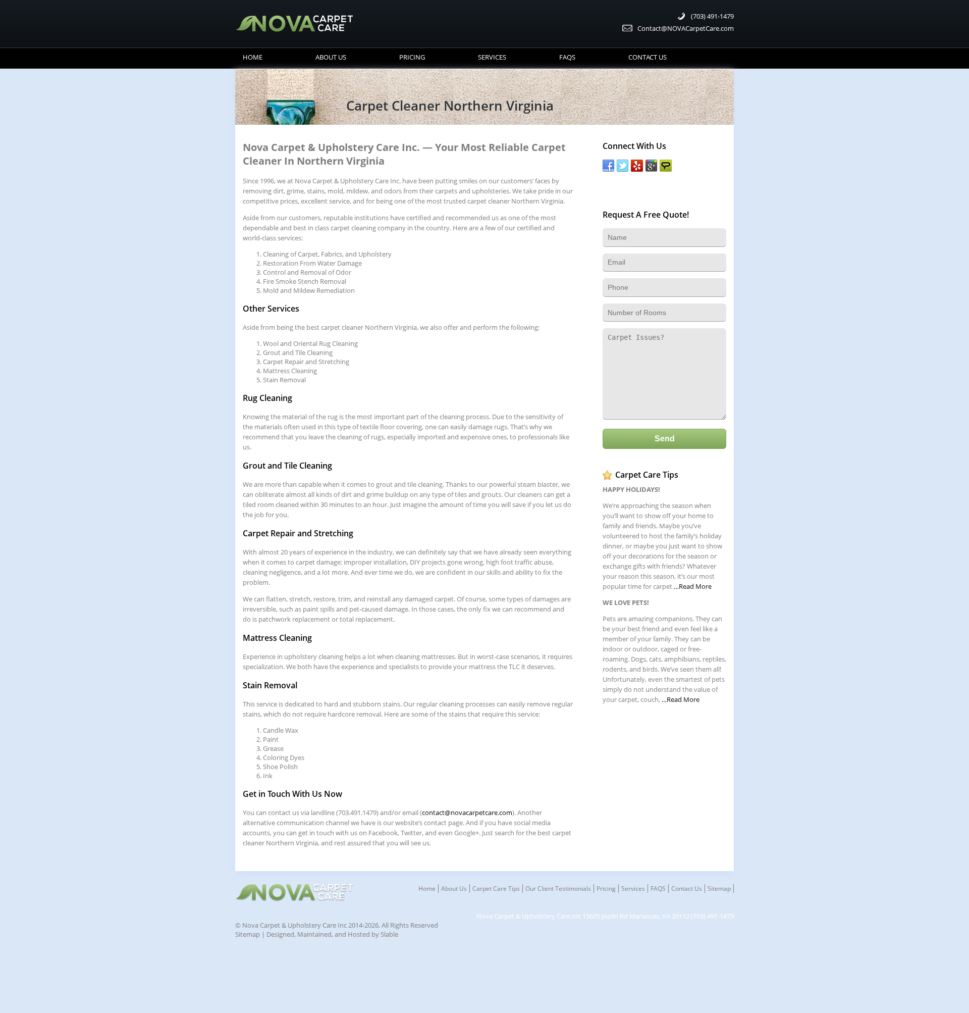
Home (252, 57)
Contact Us (647, 57)
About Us (330, 57)
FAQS (567, 57)
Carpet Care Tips (496, 888)
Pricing (412, 57)
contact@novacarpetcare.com (467, 812)
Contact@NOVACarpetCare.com (685, 28)
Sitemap (719, 888)
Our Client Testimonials (558, 888)
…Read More (693, 586)
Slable (389, 934)
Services (492, 57)
